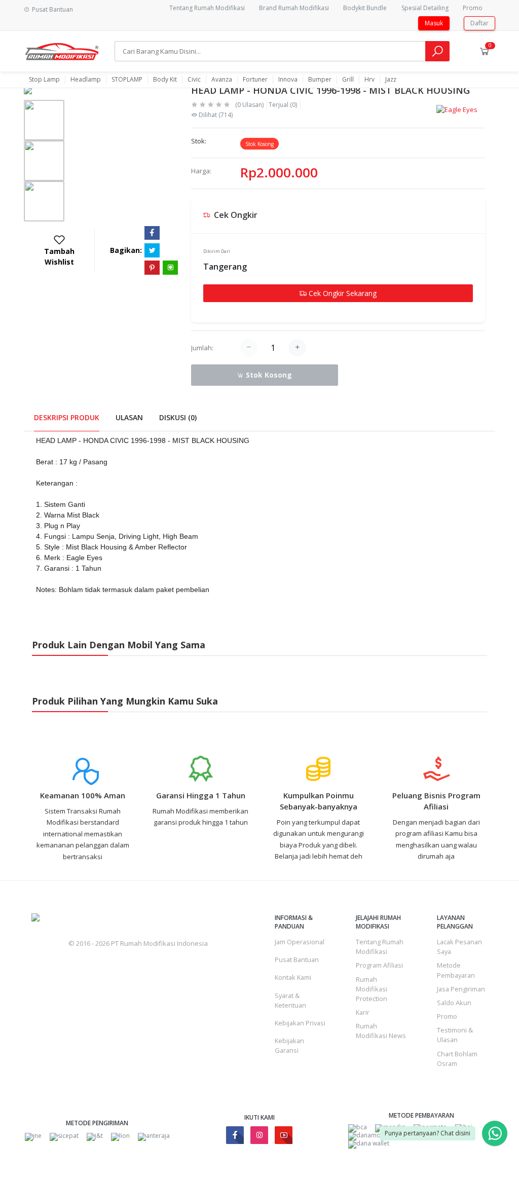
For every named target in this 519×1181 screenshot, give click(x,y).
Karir (362, 1012)
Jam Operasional (299, 941)
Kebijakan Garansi (289, 1045)
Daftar (479, 23)
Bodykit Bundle (365, 8)
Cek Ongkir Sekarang (342, 293)
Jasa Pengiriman (461, 988)
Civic (194, 80)
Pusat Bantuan (297, 959)
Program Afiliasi (379, 965)
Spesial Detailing (425, 8)
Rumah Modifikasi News (381, 1030)
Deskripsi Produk (66, 417)
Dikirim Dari (216, 251)
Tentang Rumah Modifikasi (207, 8)
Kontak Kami (293, 977)
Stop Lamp (44, 80)
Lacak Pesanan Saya (459, 946)
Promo (473, 8)
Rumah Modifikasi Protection (371, 989)
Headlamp (85, 80)
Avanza (221, 80)
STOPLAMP (127, 80)
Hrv (369, 80)
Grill (348, 80)
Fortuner (255, 80)
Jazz (390, 80)
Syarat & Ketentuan (290, 1000)
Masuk (434, 23)
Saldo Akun (454, 1002)
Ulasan (129, 417)
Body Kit (165, 80)
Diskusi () (178, 417)
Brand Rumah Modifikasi (294, 8)
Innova (288, 80)
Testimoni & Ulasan (455, 1034)
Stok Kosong (268, 375)
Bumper (319, 80)
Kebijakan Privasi (300, 1022)
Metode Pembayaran (456, 970)
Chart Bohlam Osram (457, 1058)
